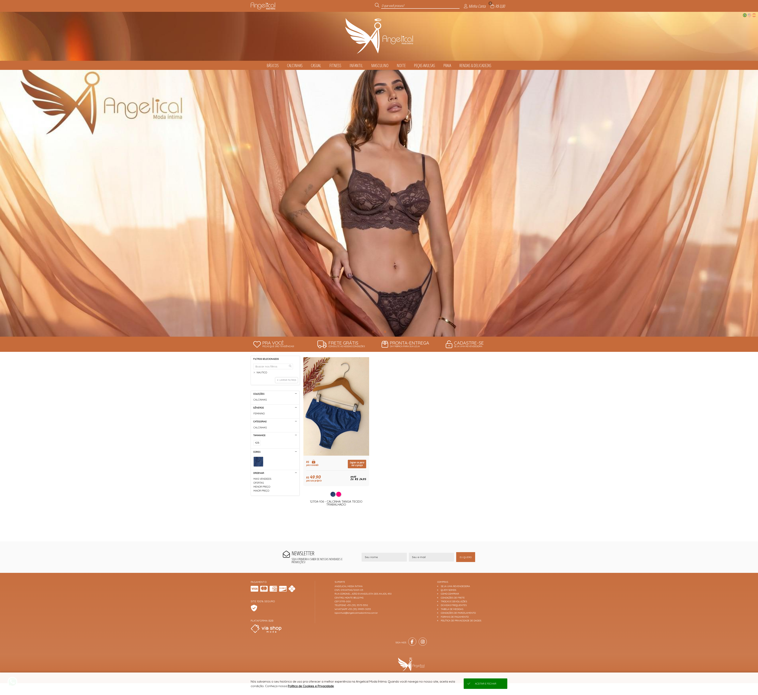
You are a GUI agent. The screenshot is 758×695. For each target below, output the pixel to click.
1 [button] (373, 332)
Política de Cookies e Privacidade (311, 686)
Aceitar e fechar (485, 683)
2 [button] (379, 332)
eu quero (466, 557)
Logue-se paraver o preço (357, 464)
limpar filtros (288, 380)
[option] (379, 203)
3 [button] (385, 332)
